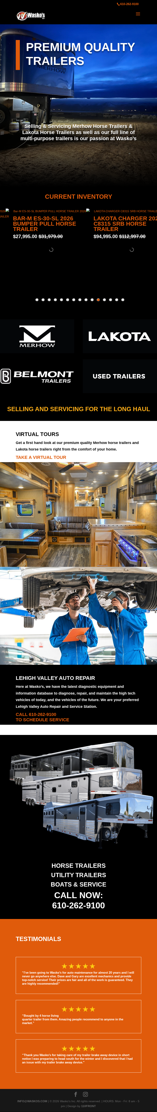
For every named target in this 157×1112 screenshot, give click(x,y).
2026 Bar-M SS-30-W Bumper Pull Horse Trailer (111, 223)
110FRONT (88, 1106)
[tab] (122, 299)
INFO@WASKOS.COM (32, 1101)
